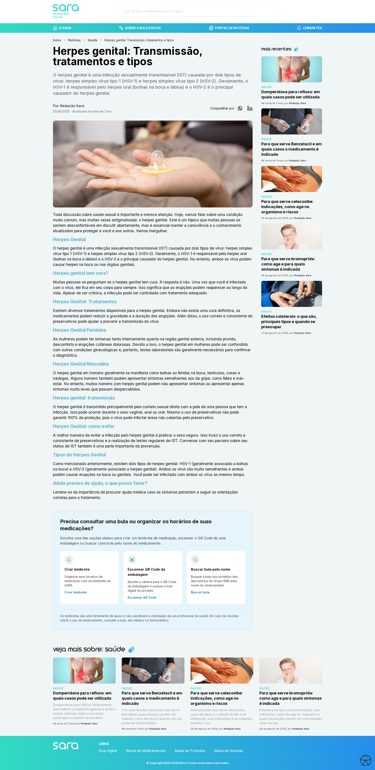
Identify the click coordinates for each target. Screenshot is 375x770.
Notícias (74, 40)
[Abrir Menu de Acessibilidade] (365, 760)
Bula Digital (108, 750)
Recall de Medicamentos (146, 750)
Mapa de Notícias (228, 750)
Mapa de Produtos (190, 750)
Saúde (92, 40)
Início (57, 40)
